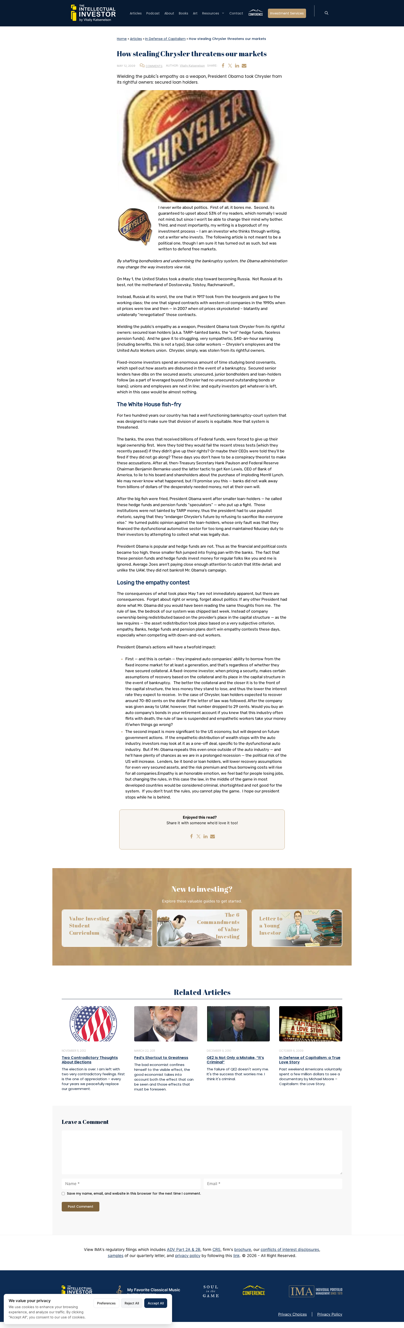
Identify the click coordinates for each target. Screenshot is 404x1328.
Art (195, 13)
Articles (136, 13)
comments (154, 66)
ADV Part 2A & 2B (183, 1249)
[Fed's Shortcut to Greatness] (165, 1023)
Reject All (132, 1303)
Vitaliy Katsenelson (192, 65)
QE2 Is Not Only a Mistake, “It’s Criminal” (235, 1060)
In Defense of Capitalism (165, 38)
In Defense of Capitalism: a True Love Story (309, 1060)
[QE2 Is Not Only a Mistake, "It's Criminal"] (238, 1023)
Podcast (153, 13)
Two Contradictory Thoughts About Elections (90, 1060)
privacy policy (187, 1255)
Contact (236, 13)
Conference (255, 13)
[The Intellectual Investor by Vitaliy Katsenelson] (77, 1291)
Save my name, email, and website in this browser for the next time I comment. (134, 1193)
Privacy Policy (329, 1314)
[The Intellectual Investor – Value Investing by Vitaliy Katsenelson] (93, 13)
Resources (210, 13)
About (169, 13)
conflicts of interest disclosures (290, 1249)
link (236, 1255)
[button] (326, 13)
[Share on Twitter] (230, 65)
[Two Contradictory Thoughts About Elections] (93, 1023)
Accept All (156, 1303)
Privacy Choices (292, 1314)
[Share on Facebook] (223, 65)
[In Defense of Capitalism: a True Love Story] (310, 1023)
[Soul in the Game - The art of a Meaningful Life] (211, 1291)
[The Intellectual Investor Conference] (254, 1291)
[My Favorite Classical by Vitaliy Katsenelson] (147, 1291)
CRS (216, 1249)
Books (183, 13)
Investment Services (287, 13)
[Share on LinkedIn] (237, 65)
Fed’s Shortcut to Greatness (161, 1057)
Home (122, 38)
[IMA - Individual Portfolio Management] (315, 1291)
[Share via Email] (244, 65)
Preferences (106, 1303)
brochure (242, 1249)
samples (115, 1255)
